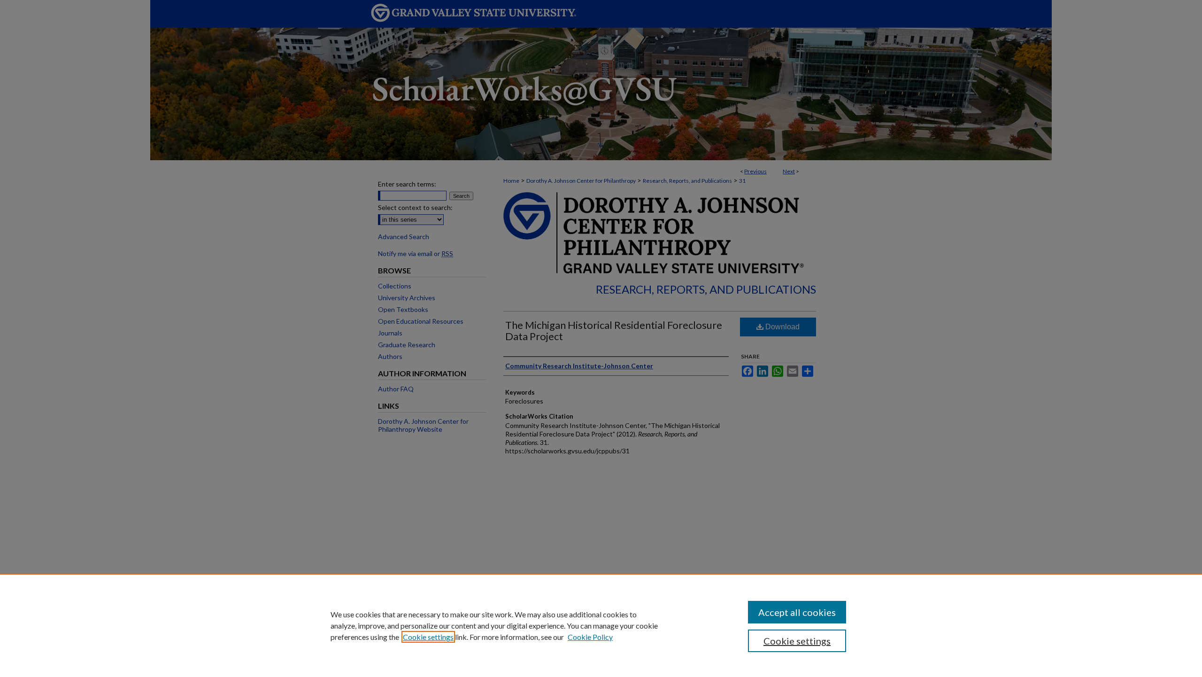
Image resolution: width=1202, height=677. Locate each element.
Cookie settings (428, 636)
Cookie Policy (590, 636)
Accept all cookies (797, 612)
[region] (601, 625)
